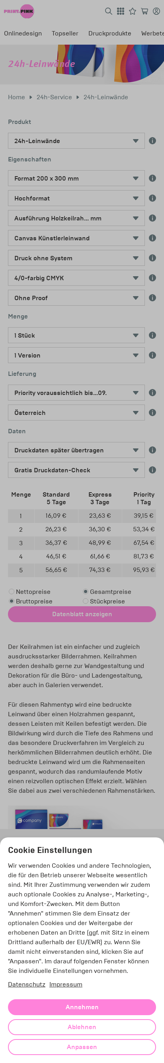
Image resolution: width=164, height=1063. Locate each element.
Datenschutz (26, 984)
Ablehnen (82, 1027)
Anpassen (82, 1047)
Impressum (65, 984)
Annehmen (82, 1007)
